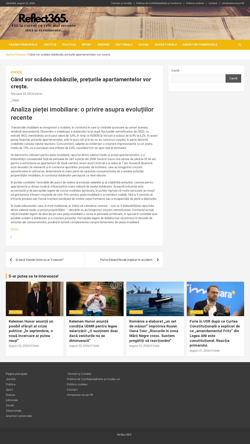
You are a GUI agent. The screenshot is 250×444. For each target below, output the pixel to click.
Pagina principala (23, 44)
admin (38, 93)
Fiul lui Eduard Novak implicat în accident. (126, 260)
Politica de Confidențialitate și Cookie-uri (159, 3)
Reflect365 (124, 434)
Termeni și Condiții (121, 3)
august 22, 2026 (19, 345)
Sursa (14, 229)
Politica (69, 44)
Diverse (104, 44)
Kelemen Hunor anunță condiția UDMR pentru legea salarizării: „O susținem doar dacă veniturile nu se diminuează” (93, 331)
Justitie (49, 44)
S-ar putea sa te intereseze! (33, 276)
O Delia (34, 345)
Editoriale (124, 44)
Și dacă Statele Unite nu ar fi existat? (40, 260)
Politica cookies (195, 3)
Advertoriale (166, 44)
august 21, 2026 (200, 350)
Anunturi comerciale (200, 44)
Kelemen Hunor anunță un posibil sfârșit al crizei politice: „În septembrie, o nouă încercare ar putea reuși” (31, 331)
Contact (213, 3)
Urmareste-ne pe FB (233, 3)
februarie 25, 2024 (22, 93)
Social (143, 44)
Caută (175, 70)
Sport (87, 44)
